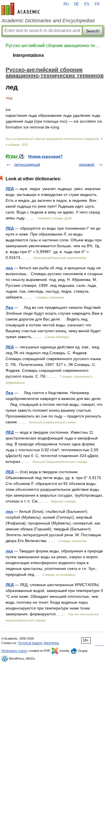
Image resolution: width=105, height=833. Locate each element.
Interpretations (28, 55)
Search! (93, 31)
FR (97, 4)
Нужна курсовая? (45, 156)
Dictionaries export (14, 650)
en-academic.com (21, 9)
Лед (9, 307)
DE (76, 4)
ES (86, 4)
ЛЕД (10, 188)
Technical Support (30, 643)
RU (66, 4)
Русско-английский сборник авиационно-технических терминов (52, 45)
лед (9, 268)
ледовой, (87, 164)
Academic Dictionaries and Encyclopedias (48, 20)
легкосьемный (27, 164)
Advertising (51, 643)
